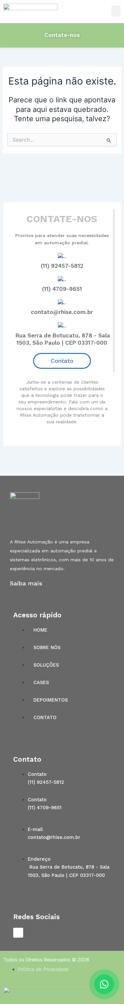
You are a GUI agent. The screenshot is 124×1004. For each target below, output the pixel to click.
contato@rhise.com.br (62, 312)
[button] (116, 11)
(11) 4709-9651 (62, 289)
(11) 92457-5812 (62, 265)
